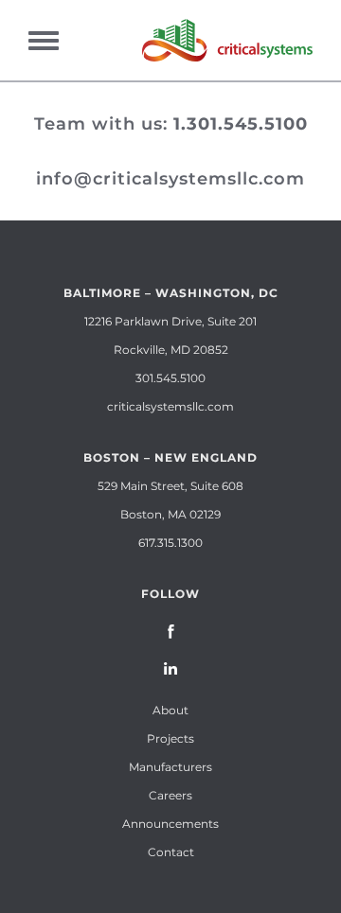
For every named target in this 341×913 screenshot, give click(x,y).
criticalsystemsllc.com (170, 406)
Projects (170, 738)
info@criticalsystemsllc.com (170, 178)
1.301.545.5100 (240, 124)
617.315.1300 (170, 543)
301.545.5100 (170, 378)
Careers (170, 795)
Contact (171, 852)
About (170, 710)
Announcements (170, 823)
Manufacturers (170, 767)
